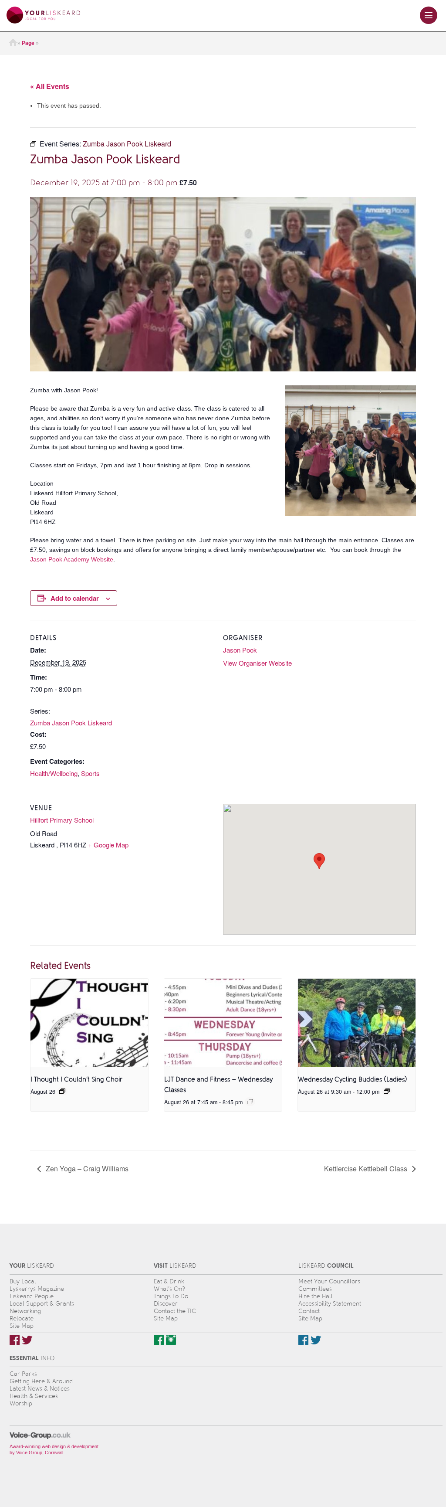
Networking (25, 1311)
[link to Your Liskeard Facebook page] (15, 1340)
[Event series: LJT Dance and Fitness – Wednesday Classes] (250, 1101)
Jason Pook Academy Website (71, 559)
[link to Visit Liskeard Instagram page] (171, 1340)
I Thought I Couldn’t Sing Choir (76, 1079)
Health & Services (34, 1396)
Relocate (22, 1318)
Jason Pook (240, 649)
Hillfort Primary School (62, 819)
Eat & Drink (169, 1281)
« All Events (49, 86)
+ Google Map (108, 844)
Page (28, 43)
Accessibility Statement (329, 1303)
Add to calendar (75, 598)
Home (13, 43)
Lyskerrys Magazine (37, 1289)
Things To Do (171, 1296)
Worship (21, 1403)
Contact (309, 1311)
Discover (166, 1303)
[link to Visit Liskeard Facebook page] (159, 1340)
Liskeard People (32, 1296)
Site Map (22, 1326)
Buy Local (23, 1281)
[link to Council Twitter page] (316, 1340)
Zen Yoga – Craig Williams (86, 1168)
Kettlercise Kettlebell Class (366, 1168)
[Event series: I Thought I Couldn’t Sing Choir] (62, 1091)
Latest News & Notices (40, 1388)
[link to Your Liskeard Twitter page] (27, 1340)
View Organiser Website (257, 662)
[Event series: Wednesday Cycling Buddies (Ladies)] (387, 1091)
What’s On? (169, 1289)
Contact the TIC (175, 1311)
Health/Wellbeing (54, 773)
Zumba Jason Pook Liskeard (71, 722)
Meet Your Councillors (329, 1281)
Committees (315, 1289)
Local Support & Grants (42, 1303)
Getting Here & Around (41, 1381)
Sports (90, 773)
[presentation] (89, 1023)
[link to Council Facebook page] (303, 1340)
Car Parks (23, 1374)
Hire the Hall (315, 1296)
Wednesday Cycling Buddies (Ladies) (352, 1079)
